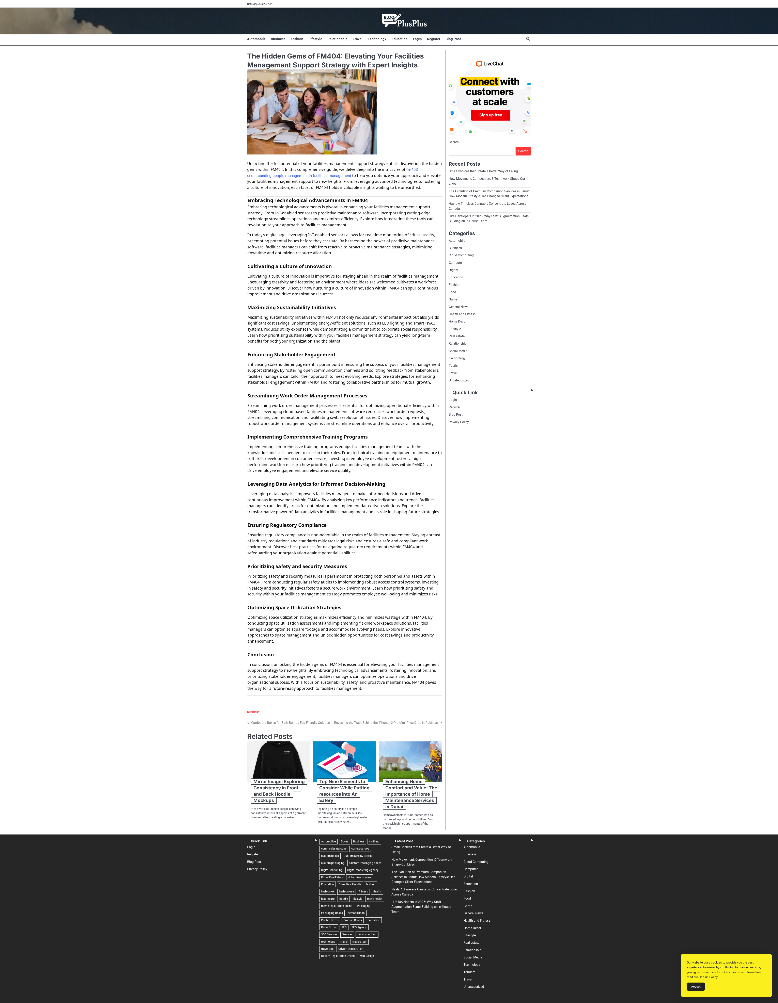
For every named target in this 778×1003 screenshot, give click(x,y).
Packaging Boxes (332, 913)
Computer (456, 263)
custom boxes (330, 855)
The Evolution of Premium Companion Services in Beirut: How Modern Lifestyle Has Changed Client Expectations (423, 877)
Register (433, 39)
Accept (696, 986)
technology (328, 941)
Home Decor (457, 322)
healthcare (327, 898)
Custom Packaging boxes (365, 863)
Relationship (337, 39)
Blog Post (453, 39)
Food (452, 292)
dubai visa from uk (359, 877)
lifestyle (357, 898)
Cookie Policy (708, 977)
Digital (453, 270)
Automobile (256, 39)
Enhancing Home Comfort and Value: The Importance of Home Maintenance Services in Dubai (411, 794)
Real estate (457, 336)
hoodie (343, 898)
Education (400, 39)
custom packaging (332, 863)
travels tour (359, 941)
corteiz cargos (360, 848)
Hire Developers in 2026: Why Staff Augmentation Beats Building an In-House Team (421, 907)
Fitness (363, 891)
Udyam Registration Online (338, 955)
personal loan (356, 913)
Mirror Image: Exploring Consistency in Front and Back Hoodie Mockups (279, 791)
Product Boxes (352, 920)
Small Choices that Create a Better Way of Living (483, 171)
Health (377, 891)
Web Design (366, 955)
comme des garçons (333, 848)
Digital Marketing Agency (362, 870)
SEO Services (329, 934)
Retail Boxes (329, 927)
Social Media (458, 351)
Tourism (455, 366)
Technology (377, 39)
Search (454, 142)
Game (453, 299)
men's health (375, 898)
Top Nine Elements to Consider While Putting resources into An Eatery (344, 791)
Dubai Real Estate (332, 877)
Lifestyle (315, 39)
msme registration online (336, 905)
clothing (374, 841)
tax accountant (367, 934)
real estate (373, 920)
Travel (357, 39)
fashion (370, 884)
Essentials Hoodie (350, 884)
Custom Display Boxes (358, 855)
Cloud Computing (461, 255)
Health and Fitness (462, 314)
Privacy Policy (459, 422)
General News (458, 307)
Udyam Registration (350, 948)
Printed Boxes (330, 920)
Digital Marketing (331, 870)
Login (417, 39)
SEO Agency (359, 927)
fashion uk (327, 891)
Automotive (328, 841)
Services (347, 934)
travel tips (327, 948)
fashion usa (346, 891)
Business (278, 39)
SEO (344, 927)
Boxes (344, 841)
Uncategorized (459, 380)
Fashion (297, 39)
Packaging (363, 905)
